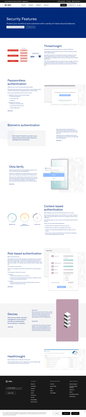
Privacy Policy (13, 414)
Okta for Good (34, 401)
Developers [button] (38, 5)
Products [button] (24, 5)
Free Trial (52, 384)
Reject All (66, 413)
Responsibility (34, 399)
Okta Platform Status (74, 394)
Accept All (75, 413)
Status (51, 390)
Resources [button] (46, 5)
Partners (33, 397)
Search (71, 392)
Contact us (71, 5)
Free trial (63, 5)
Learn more (10, 110)
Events (32, 392)
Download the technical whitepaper (15, 27)
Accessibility (53, 392)
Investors (33, 388)
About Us (33, 384)
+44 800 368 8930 (11, 387)
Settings (57, 413)
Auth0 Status (72, 396)
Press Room (33, 395)
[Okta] (8, 5)
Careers (32, 390)
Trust (51, 388)
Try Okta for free (30, 27)
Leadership (33, 386)
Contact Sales (11, 393)
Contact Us (71, 389)
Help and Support (73, 384)
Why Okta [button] (31, 5)
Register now (25, 1)
